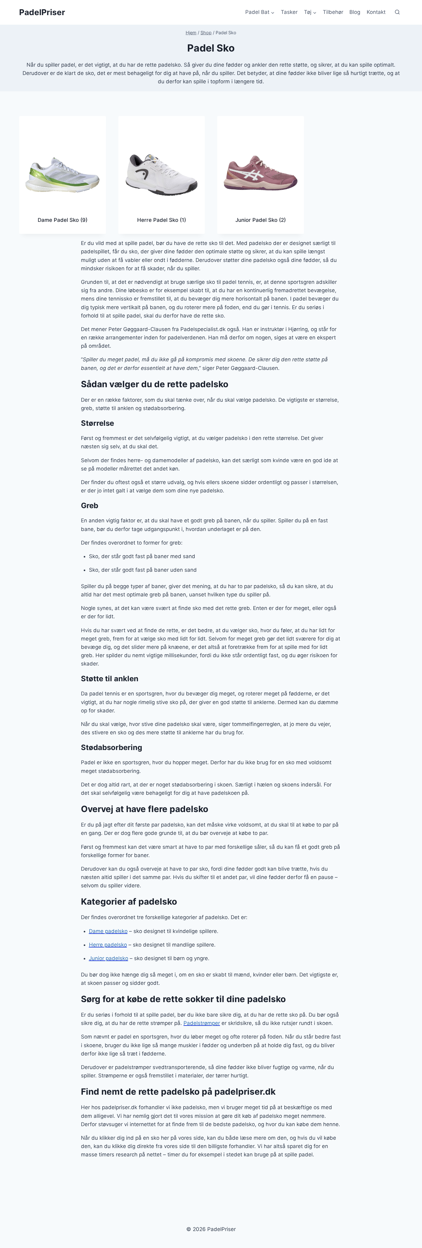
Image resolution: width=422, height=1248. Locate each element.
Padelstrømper (202, 1023)
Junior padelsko (108, 958)
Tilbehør (333, 12)
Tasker (289, 12)
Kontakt (376, 12)
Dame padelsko (108, 931)
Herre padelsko (108, 945)
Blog (354, 12)
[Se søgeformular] (397, 12)
